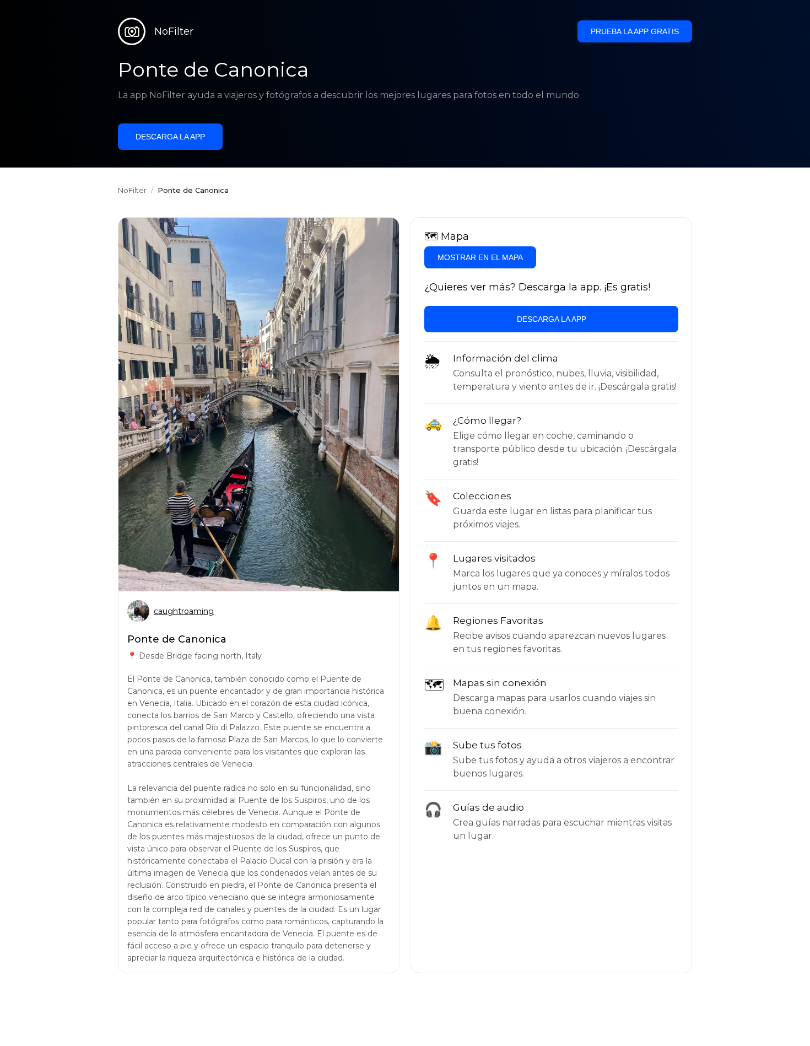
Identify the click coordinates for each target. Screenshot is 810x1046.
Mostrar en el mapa (480, 257)
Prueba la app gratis (635, 31)
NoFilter (132, 190)
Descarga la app (170, 136)
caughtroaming (184, 611)
